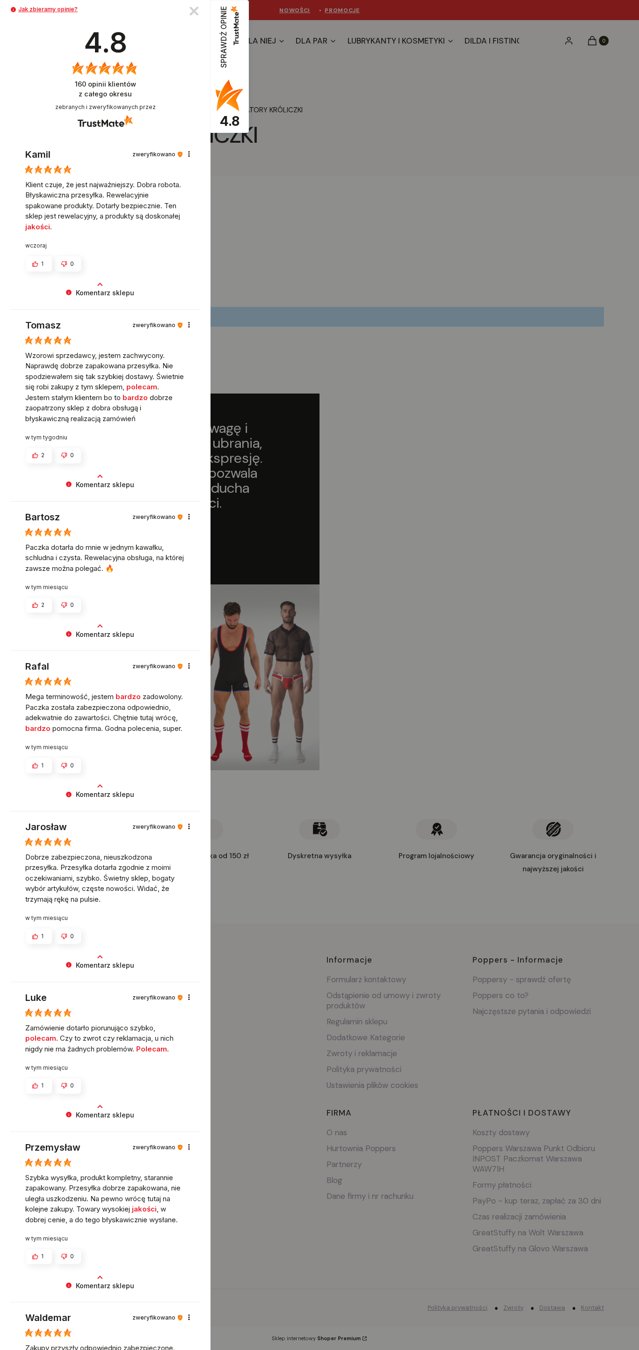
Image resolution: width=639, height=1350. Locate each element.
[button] (13, 10)
